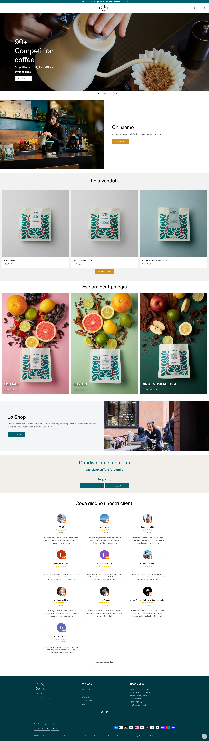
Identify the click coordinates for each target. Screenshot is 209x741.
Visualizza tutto (104, 272)
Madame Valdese (61, 600)
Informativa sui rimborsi (116, 736)
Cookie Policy (149, 736)
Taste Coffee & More (46, 736)
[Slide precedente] (93, 93)
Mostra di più (65, 543)
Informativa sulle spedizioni (134, 736)
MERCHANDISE (87, 701)
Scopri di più (9, 389)
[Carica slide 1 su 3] (98, 93)
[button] (4, 8)
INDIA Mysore (9, 261)
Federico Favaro (61, 563)
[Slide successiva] (110, 93)
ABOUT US (86, 689)
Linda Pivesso (104, 600)
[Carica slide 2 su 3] (101, 93)
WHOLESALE (86, 705)
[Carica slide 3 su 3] (105, 93)
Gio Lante (104, 527)
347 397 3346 (136, 702)
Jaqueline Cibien (148, 527)
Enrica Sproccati (147, 563)
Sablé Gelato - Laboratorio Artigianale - (147, 600)
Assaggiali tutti (24, 79)
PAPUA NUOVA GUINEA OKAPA (155, 261)
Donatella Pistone (61, 636)
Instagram (92, 486)
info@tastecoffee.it (138, 705)
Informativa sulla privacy (75, 736)
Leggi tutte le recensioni (104, 662)
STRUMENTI (86, 697)
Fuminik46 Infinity (104, 563)
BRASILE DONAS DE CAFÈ (83, 261)
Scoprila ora (120, 141)
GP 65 (61, 527)
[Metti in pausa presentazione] (115, 93)
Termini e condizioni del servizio (95, 736)
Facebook (117, 486)
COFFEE (85, 693)
